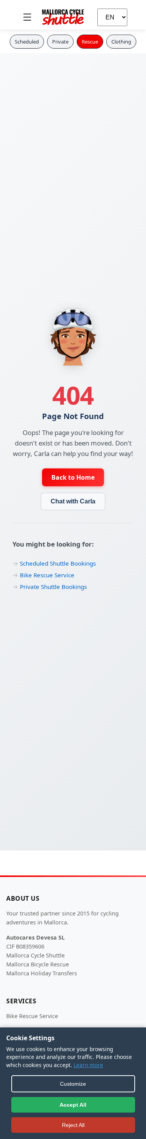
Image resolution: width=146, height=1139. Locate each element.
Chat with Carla (73, 501)
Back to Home (73, 477)
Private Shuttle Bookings (53, 586)
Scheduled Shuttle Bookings (58, 563)
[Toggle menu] (27, 17)
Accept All (73, 1105)
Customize (73, 1084)
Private (60, 41)
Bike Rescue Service (47, 575)
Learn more (88, 1065)
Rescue (90, 41)
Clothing (121, 41)
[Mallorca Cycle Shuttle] (63, 17)
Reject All (73, 1125)
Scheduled (27, 41)
